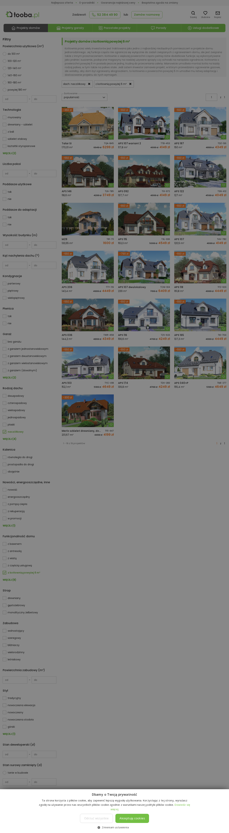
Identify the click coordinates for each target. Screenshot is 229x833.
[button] (114, 827)
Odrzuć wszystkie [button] (96, 818)
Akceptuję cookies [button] (132, 818)
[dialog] (114, 416)
